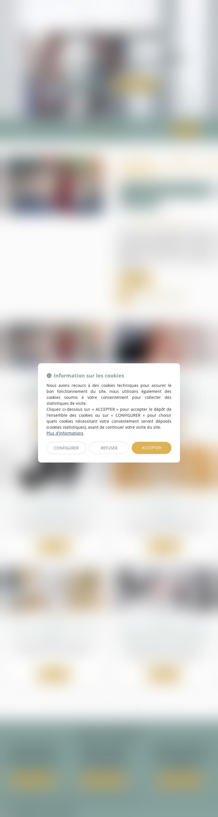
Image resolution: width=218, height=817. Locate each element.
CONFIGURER (66, 448)
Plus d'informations (65, 433)
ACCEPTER (151, 447)
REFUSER (109, 448)
